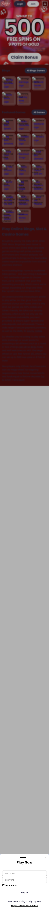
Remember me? (11, 885)
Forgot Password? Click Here (24, 905)
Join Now (24, 901)
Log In (24, 892)
